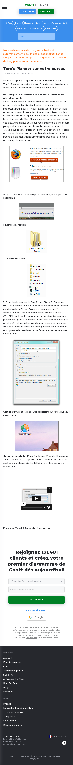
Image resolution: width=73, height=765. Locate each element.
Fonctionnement (12, 662)
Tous (10, 23)
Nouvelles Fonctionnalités (18, 708)
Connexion (28, 11)
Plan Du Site (10, 683)
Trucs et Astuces (36, 28)
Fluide (7, 528)
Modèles (8, 691)
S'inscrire (46, 11)
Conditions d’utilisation (53, 756)
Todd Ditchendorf (26, 528)
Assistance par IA (13, 670)
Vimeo (47, 528)
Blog (6, 687)
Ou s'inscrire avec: (36, 610)
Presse (18, 23)
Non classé (51, 28)
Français (57, 736)
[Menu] (5, 9)
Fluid (35, 115)
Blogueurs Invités (13, 724)
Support (8, 674)
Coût (6, 666)
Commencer (36, 600)
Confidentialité (33, 756)
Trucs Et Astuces (13, 712)
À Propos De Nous (14, 679)
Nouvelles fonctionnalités (54, 23)
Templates (21, 28)
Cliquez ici (31, 638)
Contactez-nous (17, 756)
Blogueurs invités (32, 23)
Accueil (7, 658)
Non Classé (9, 720)
